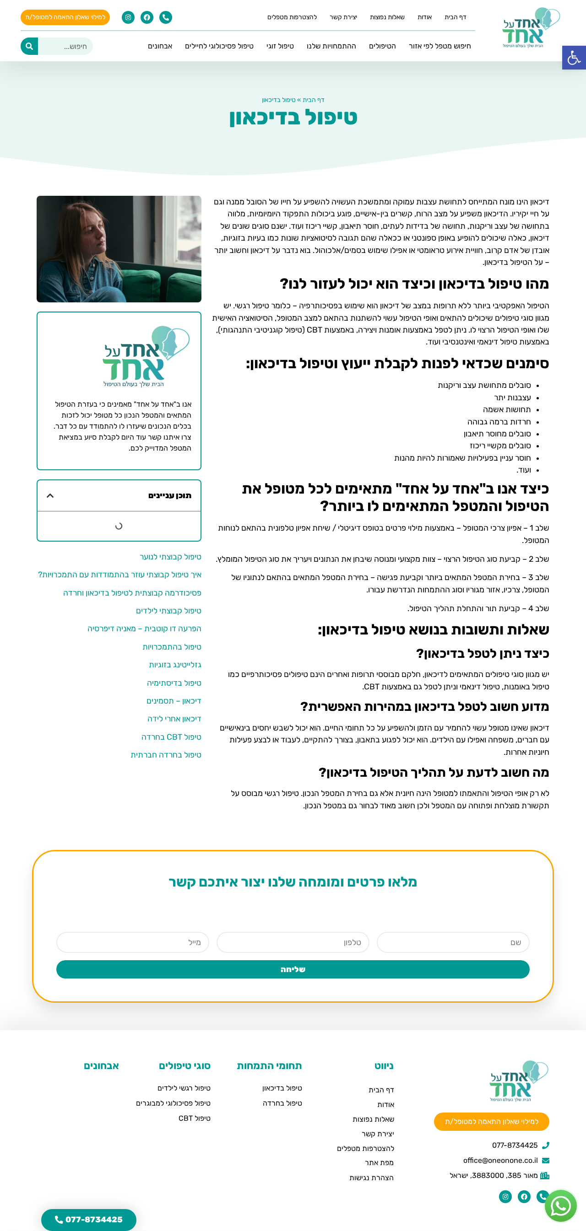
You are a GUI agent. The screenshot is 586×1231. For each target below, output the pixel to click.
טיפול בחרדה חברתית (165, 754)
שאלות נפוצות (387, 17)
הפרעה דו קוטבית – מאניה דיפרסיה (144, 628)
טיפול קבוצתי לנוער (170, 556)
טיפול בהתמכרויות (171, 646)
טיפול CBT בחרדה (171, 737)
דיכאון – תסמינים (173, 700)
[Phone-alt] (165, 17)
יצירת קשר (343, 17)
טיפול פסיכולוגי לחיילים (219, 46)
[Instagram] (128, 17)
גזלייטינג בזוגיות (175, 664)
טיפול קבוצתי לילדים (168, 610)
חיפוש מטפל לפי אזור (440, 46)
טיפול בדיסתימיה (174, 683)
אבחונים (160, 46)
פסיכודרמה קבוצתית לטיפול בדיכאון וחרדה (132, 592)
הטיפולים (382, 46)
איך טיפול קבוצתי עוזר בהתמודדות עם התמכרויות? (119, 574)
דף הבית (456, 17)
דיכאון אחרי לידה (174, 718)
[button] (50, 496)
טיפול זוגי (280, 46)
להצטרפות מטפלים (292, 17)
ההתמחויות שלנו (331, 46)
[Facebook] (147, 17)
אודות (425, 17)
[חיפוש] (29, 46)
